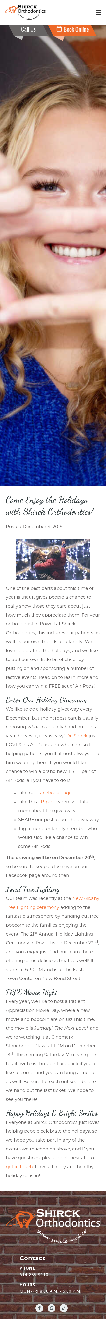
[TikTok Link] (64, 1308)
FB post (46, 802)
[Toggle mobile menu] (98, 12)
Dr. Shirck (77, 736)
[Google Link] (51, 1308)
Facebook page (54, 793)
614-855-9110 (34, 1274)
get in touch (19, 1167)
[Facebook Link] (39, 1308)
